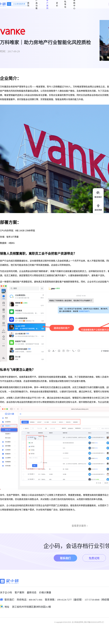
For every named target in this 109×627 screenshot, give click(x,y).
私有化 (65, 4)
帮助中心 (74, 4)
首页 (28, 4)
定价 (57, 4)
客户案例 (47, 4)
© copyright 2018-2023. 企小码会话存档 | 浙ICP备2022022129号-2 (79, 622)
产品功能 (36, 4)
